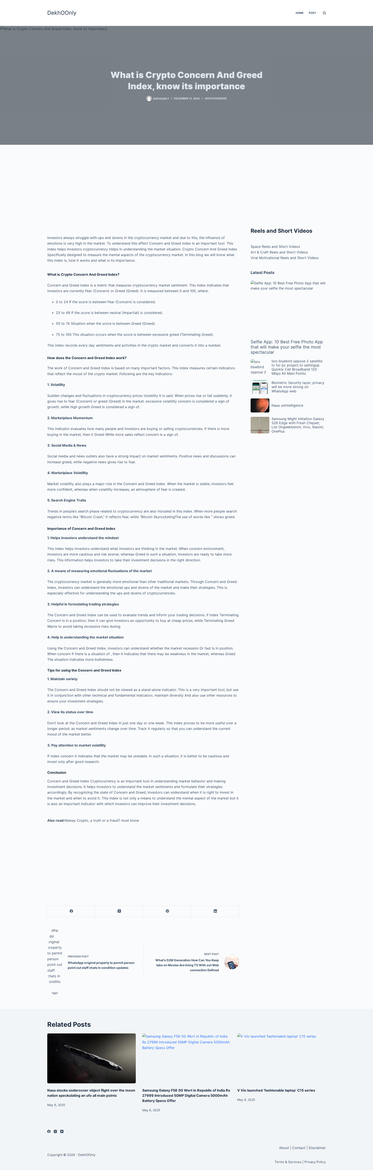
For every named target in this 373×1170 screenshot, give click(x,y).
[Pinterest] (167, 911)
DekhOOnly (61, 13)
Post (312, 12)
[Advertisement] (143, 188)
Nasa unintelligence (287, 405)
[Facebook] (71, 911)
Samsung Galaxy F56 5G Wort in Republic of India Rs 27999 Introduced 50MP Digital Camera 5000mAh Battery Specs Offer (186, 1095)
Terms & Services (288, 1162)
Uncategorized (216, 98)
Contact (298, 1148)
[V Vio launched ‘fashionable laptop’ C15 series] (281, 1058)
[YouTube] (61, 1131)
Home (299, 12)
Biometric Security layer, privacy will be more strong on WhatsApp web (298, 386)
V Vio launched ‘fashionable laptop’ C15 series (276, 1090)
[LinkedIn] (215, 911)
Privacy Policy (315, 1162)
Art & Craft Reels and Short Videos (279, 252)
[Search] (324, 13)
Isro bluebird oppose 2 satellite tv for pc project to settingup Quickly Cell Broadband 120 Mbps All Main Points (297, 367)
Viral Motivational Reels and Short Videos (285, 258)
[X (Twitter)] (119, 911)
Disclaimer (317, 1148)
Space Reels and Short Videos (275, 246)
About (284, 1148)
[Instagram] (55, 1131)
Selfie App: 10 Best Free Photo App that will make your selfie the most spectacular (287, 347)
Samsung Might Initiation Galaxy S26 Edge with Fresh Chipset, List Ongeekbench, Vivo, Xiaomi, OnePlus (298, 425)
